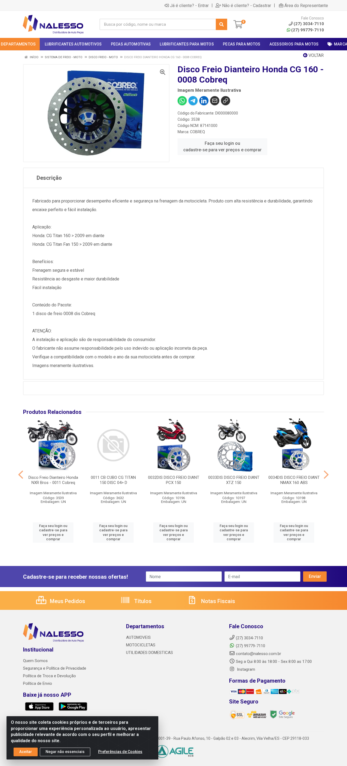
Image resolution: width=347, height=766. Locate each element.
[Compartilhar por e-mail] (214, 100)
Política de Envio (37, 683)
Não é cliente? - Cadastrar (246, 5)
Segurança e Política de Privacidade (54, 668)
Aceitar (25, 751)
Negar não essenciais (65, 751)
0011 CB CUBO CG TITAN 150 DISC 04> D (113, 480)
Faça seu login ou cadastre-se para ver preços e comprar (222, 146)
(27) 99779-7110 (307, 30)
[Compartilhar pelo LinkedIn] (203, 100)
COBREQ (197, 132)
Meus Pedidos (67, 601)
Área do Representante (306, 5)
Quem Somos (35, 660)
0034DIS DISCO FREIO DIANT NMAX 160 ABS (294, 480)
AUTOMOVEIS (138, 637)
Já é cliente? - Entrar (189, 5)
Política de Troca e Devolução (49, 675)
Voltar (315, 55)
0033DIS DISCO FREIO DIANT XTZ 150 (233, 480)
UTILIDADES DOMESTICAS (149, 652)
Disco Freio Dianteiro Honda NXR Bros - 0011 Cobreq (53, 480)
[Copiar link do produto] (225, 100)
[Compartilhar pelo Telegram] (193, 100)
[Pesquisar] (221, 24)
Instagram (245, 669)
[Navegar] (21, 475)
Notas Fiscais (217, 601)
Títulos (142, 601)
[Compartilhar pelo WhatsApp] (182, 100)
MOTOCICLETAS (140, 645)
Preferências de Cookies (120, 751)
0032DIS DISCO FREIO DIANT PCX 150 (173, 480)
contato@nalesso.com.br (258, 653)
